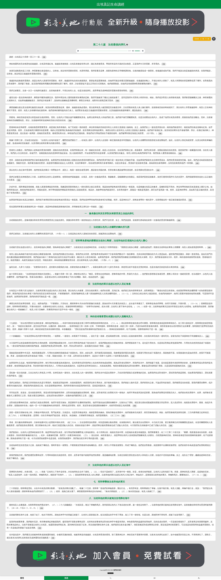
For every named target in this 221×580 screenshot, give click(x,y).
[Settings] (142, 50)
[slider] (104, 51)
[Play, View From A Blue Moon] (78, 50)
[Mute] (133, 50)
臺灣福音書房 (117, 570)
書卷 (22, 578)
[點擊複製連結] (127, 44)
